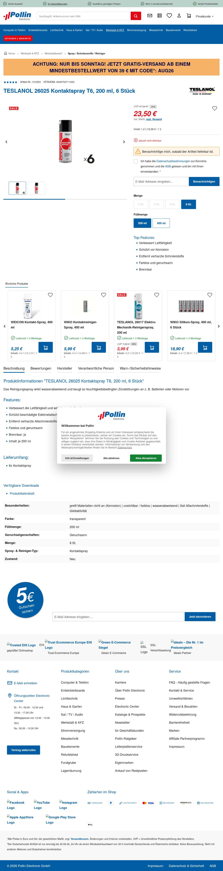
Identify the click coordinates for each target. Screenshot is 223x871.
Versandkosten (80, 838)
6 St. (191, 205)
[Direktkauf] (159, 15)
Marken (174, 730)
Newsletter (122, 722)
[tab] (14, 369)
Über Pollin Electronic (130, 690)
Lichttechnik (69, 698)
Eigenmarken (124, 762)
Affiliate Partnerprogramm (187, 738)
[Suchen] (136, 16)
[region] (65, 152)
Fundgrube (68, 762)
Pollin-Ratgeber (126, 738)
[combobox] (84, 16)
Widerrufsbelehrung (182, 714)
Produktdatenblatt (21, 493)
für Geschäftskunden (129, 730)
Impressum (176, 746)
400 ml (161, 223)
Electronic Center (127, 706)
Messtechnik (69, 738)
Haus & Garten (71, 706)
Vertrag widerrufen (23, 750)
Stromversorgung (73, 730)
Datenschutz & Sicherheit (186, 865)
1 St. (143, 205)
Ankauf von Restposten (131, 770)
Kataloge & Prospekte (130, 714)
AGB (168, 166)
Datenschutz (75, 624)
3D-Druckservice (126, 754)
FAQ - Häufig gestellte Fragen (189, 682)
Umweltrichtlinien (181, 698)
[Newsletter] (150, 15)
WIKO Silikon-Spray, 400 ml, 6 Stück (191, 325)
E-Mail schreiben (25, 683)
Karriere (120, 682)
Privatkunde (203, 16)
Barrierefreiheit (179, 722)
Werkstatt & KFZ (72, 722)
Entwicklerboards (73, 690)
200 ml (144, 224)
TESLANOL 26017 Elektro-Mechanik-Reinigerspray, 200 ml (136, 327)
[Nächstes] (123, 141)
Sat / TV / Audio (72, 714)
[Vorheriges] (6, 141)
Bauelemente (70, 746)
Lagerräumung (71, 770)
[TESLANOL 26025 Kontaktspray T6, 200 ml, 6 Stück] (65, 141)
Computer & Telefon (75, 682)
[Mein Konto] (179, 15)
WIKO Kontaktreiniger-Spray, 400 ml (80, 325)
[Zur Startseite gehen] (17, 15)
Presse (120, 698)
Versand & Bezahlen (183, 706)
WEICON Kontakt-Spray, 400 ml (32, 325)
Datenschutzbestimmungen (173, 161)
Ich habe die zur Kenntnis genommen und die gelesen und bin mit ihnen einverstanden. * (173, 166)
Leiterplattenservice (128, 746)
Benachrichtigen (204, 181)
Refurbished (69, 754)
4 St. (175, 205)
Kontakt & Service (181, 690)
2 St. (159, 205)
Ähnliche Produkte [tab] (16, 284)
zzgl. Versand (154, 119)
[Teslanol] (202, 92)
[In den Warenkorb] (46, 347)
